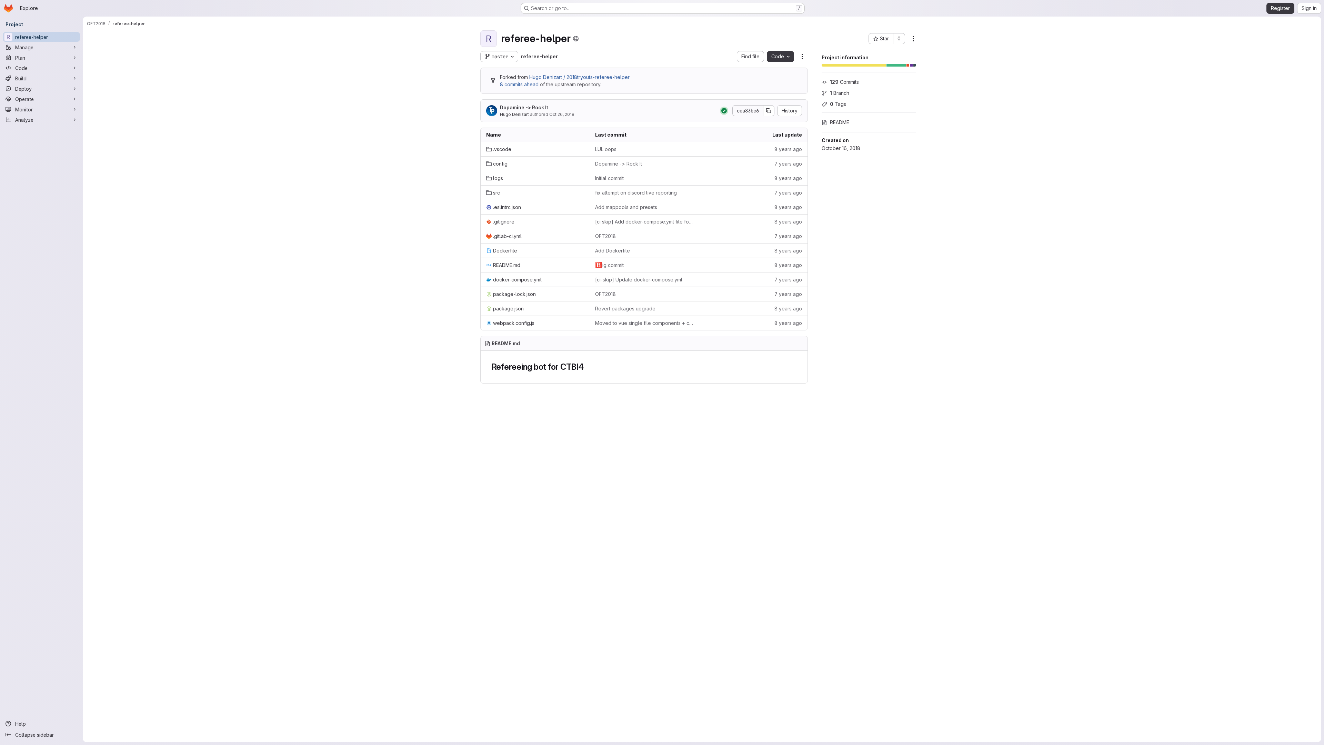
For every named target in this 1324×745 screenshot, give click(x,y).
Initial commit (609, 178)
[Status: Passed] (724, 111)
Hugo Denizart (514, 114)
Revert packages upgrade (625, 308)
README (839, 122)
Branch (839, 93)
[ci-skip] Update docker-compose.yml (638, 279)
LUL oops (605, 149)
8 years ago (788, 149)
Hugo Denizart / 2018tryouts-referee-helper (579, 77)
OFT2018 (605, 236)
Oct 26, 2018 (561, 114)
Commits (844, 82)
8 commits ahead (519, 84)
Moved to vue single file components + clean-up (644, 323)
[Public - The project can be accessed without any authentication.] (576, 38)
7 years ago (788, 164)
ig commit (609, 264)
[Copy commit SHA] (768, 110)
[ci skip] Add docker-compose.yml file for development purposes (644, 222)
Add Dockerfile (612, 251)
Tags (838, 104)
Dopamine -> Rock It (524, 107)
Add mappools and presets (626, 207)
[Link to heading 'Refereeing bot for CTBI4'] (588, 367)
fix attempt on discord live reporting (636, 193)
